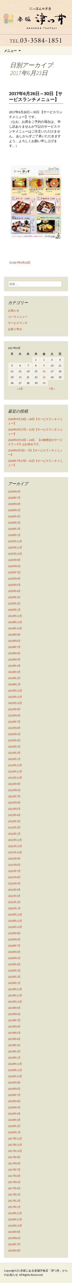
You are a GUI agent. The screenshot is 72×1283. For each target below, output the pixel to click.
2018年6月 (14, 1101)
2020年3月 (14, 970)
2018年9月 (14, 1082)
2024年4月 (14, 665)
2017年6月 (14, 1176)
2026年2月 (14, 529)
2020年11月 (15, 921)
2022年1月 (14, 833)
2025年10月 (15, 554)
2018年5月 (14, 1107)
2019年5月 (14, 1033)
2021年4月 (14, 889)
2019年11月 (15, 995)
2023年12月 (15, 690)
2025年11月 (15, 547)
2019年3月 (14, 1045)
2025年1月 (14, 609)
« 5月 (20, 389)
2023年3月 (14, 746)
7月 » (52, 389)
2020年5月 (14, 958)
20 (20, 377)
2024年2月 (14, 678)
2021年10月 (15, 852)
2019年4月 (14, 1039)
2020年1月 (14, 983)
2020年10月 (15, 927)
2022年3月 (14, 821)
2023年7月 (14, 721)
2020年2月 (14, 977)
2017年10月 (15, 1151)
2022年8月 (14, 790)
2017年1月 (14, 1207)
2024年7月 (14, 647)
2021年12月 (15, 840)
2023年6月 (14, 728)
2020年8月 (14, 939)
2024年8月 (14, 641)
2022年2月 (14, 827)
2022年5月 (14, 809)
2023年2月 (14, 753)
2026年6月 (14, 504)
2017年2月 (14, 1201)
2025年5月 (14, 585)
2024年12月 (15, 616)
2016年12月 (15, 1213)
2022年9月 (14, 784)
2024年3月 (14, 672)
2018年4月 (14, 1113)
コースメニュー (18, 316)
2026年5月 (14, 510)
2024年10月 (15, 628)
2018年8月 (14, 1089)
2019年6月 (14, 1026)
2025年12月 (15, 541)
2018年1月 (14, 1132)
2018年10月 (15, 1076)
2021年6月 (14, 877)
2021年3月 (14, 896)
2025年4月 (14, 591)
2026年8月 (14, 491)
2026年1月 (14, 535)
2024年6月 (14, 653)
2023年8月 (14, 715)
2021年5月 (14, 883)
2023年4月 (14, 740)
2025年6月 (14, 578)
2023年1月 (14, 759)
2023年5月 (14, 734)
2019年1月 (14, 1057)
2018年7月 (14, 1095)
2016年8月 (14, 1238)
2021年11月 (15, 846)
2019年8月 (14, 1014)
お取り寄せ (15, 329)
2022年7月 (14, 796)
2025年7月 (14, 572)
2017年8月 (14, 1163)
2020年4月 (14, 964)
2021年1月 (14, 908)
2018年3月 (14, 1120)
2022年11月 (15, 771)
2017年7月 (14, 1169)
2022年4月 (14, 815)
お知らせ (13, 310)
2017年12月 (15, 1138)
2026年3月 (14, 522)
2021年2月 (14, 902)
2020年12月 (15, 914)
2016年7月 (14, 1244)
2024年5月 (14, 659)
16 (44, 371)
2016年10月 (15, 1225)
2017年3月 (14, 1194)
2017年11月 (15, 1145)
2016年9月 (14, 1232)
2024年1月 (14, 684)
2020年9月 (14, 933)
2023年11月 (15, 697)
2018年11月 (15, 1070)
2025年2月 (14, 603)
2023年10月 (15, 703)
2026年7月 (14, 498)
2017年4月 (14, 1188)
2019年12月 (15, 989)
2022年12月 (15, 765)
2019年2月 (14, 1051)
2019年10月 (15, 1001)
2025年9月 (14, 560)
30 (44, 383)
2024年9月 (14, 634)
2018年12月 (15, 1064)
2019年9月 (14, 1008)
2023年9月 (14, 709)
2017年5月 (14, 1182)
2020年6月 (14, 952)
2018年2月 (14, 1126)
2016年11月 (15, 1219)
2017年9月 (14, 1157)
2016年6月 (14, 1250)
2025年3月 (14, 597)
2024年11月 (15, 622)
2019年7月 (14, 1020)
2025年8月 (14, 566)
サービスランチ (18, 323)
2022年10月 (15, 777)
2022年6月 (14, 802)
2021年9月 (14, 858)
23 (44, 377)
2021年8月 (14, 865)
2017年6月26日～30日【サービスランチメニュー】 (36, 96)
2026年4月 (14, 516)
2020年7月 (14, 945)
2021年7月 (14, 871)
